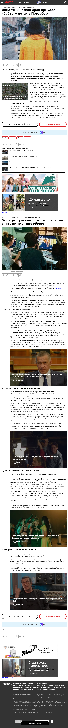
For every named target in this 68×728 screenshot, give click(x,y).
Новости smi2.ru (7, 212)
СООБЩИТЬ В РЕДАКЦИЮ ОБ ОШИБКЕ (45, 689)
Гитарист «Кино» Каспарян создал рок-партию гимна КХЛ (38, 600)
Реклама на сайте (18, 687)
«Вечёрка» (58, 289)
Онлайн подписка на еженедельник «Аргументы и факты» (29, 685)
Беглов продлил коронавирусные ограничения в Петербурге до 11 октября (30, 167)
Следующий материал (35, 723)
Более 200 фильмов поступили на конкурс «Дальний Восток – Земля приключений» (37, 375)
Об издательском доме (19, 683)
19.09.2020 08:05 (6, 7)
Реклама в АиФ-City (46, 687)
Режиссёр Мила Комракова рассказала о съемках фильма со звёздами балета (36, 537)
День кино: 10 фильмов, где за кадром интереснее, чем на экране (36, 458)
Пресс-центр (31, 683)
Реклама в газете (59, 685)
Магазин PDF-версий (41, 683)
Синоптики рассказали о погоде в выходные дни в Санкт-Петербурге (28, 161)
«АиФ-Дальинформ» (17, 271)
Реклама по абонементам (32, 687)
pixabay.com (5, 60)
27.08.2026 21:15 (6, 217)
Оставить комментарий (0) (53, 124)
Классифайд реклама (59, 687)
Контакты (50, 685)
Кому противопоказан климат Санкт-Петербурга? (23, 156)
